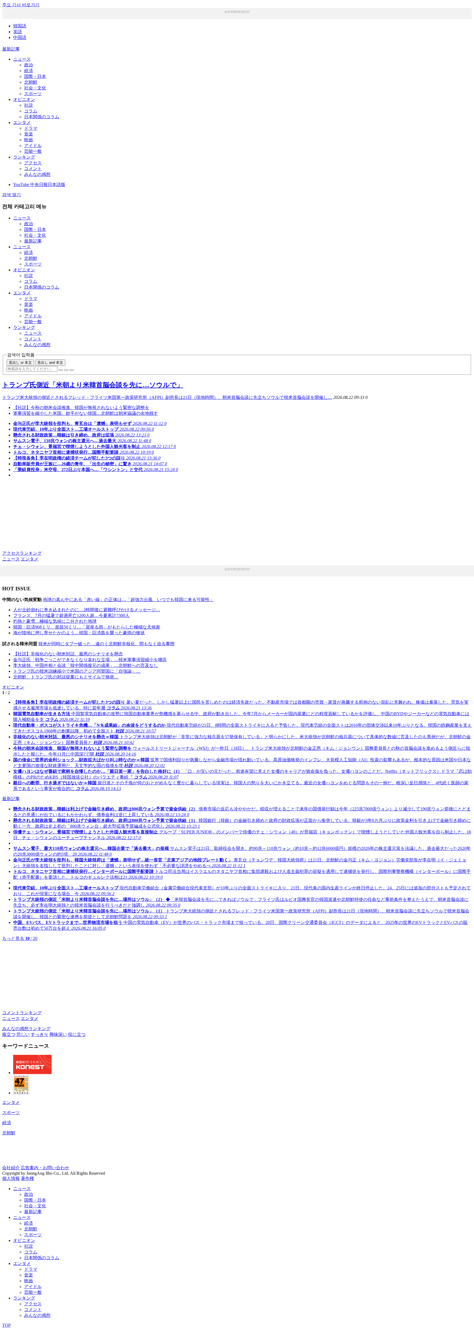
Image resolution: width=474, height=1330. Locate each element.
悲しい (23, 1034)
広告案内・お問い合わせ (45, 1167)
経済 (28, 70)
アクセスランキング (22, 553)
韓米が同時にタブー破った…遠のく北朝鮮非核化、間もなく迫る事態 (106, 643)
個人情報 (11, 1178)
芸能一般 (33, 151)
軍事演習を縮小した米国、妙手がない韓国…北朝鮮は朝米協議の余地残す (85, 413)
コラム (30, 111)
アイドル (33, 145)
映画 (28, 139)
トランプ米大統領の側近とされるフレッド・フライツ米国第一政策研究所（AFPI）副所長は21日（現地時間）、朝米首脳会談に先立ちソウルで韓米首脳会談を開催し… (167, 397)
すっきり (39, 1034)
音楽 (28, 134)
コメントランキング (22, 1012)
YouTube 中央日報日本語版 (39, 184)
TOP (6, 1325)
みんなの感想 (37, 174)
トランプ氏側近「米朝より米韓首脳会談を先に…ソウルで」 (92, 384)
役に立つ (77, 1034)
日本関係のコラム (41, 116)
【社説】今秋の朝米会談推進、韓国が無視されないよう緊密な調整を (81, 407)
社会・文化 (35, 88)
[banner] (32, 1072)
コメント (33, 168)
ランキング (24, 157)
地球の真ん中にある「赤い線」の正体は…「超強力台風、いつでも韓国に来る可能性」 (128, 599)
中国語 (19, 37)
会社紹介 (11, 1167)
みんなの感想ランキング (26, 1028)
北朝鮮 (30, 82)
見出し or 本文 (20, 362)
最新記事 (11, 49)
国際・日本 (35, 76)
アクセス (33, 162)
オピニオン (24, 99)
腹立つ (8, 1034)
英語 (17, 31)
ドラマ (30, 128)
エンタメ (22, 122)
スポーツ (33, 93)
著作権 (27, 1178)
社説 (28, 105)
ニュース (22, 59)
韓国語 (19, 26)
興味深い (58, 1034)
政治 (28, 65)
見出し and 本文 (50, 362)
